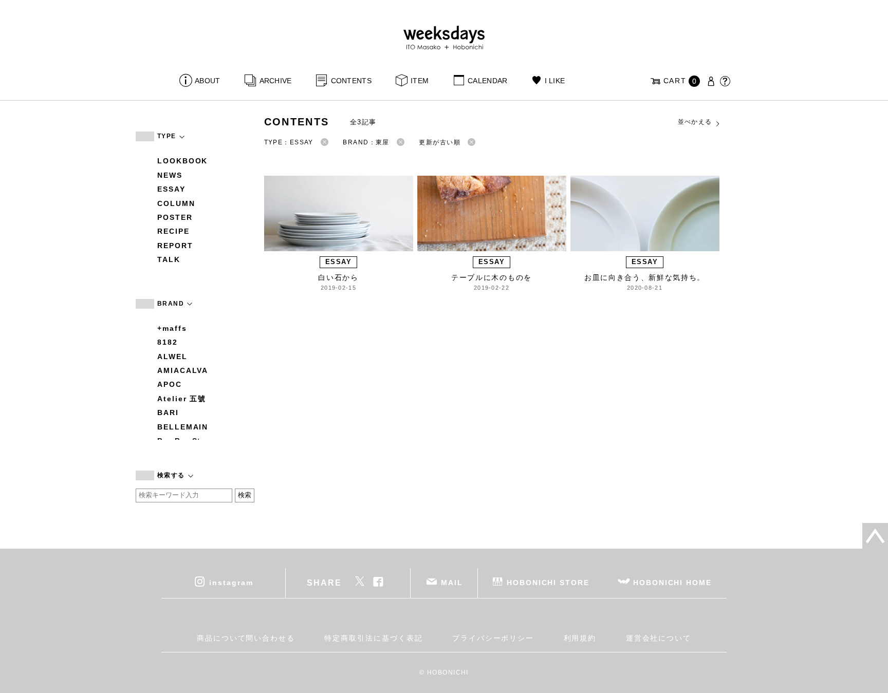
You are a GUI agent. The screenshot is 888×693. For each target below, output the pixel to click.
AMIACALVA (182, 370)
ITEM (420, 81)
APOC (169, 384)
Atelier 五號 (181, 399)
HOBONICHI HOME (672, 582)
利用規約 (580, 638)
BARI (168, 412)
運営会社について (658, 638)
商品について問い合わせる (246, 638)
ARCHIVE (275, 81)
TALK (168, 259)
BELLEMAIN (182, 427)
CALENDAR (487, 81)
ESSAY (171, 189)
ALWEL (172, 356)
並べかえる (695, 121)
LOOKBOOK (182, 161)
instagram (231, 582)
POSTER (175, 217)
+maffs (172, 328)
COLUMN (176, 203)
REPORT (175, 245)
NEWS (169, 175)
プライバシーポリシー (493, 638)
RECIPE (173, 231)
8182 (167, 342)
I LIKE (555, 81)
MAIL (452, 582)
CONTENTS (351, 81)
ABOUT (207, 81)
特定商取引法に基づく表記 (373, 638)
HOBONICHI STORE (548, 582)
